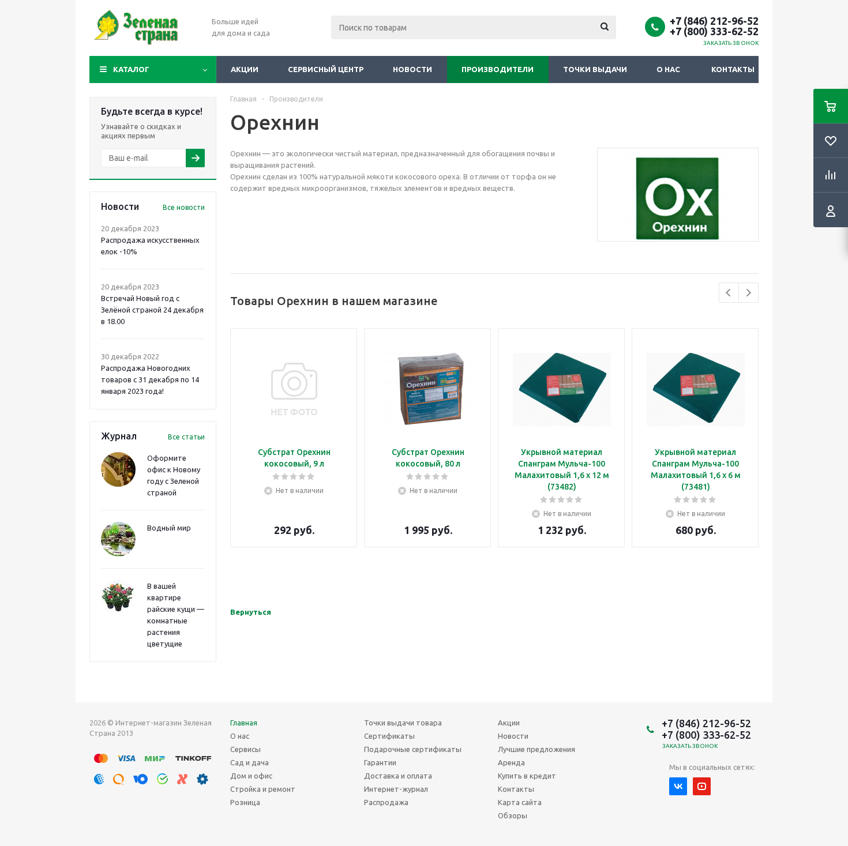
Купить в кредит (527, 776)
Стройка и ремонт (262, 789)
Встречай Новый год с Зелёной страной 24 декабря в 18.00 (152, 309)
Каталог (131, 69)
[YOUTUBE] (702, 786)
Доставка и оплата (398, 776)
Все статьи (186, 437)
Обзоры (512, 815)
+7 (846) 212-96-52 (714, 21)
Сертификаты (389, 736)
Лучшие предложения (536, 749)
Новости (412, 69)
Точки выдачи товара (403, 723)
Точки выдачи (595, 69)
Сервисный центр (325, 69)
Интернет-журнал (396, 789)
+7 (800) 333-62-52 (714, 31)
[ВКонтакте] (678, 786)
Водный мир (169, 528)
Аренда (511, 762)
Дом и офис (251, 776)
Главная (243, 723)
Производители (497, 69)
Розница (245, 802)
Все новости (184, 207)
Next (748, 292)
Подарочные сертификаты (412, 749)
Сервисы (245, 749)
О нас (668, 69)
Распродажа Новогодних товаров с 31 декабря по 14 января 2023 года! (150, 379)
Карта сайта (520, 802)
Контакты (733, 69)
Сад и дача (249, 762)
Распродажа (386, 802)
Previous (728, 292)
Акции (244, 69)
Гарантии (380, 762)
